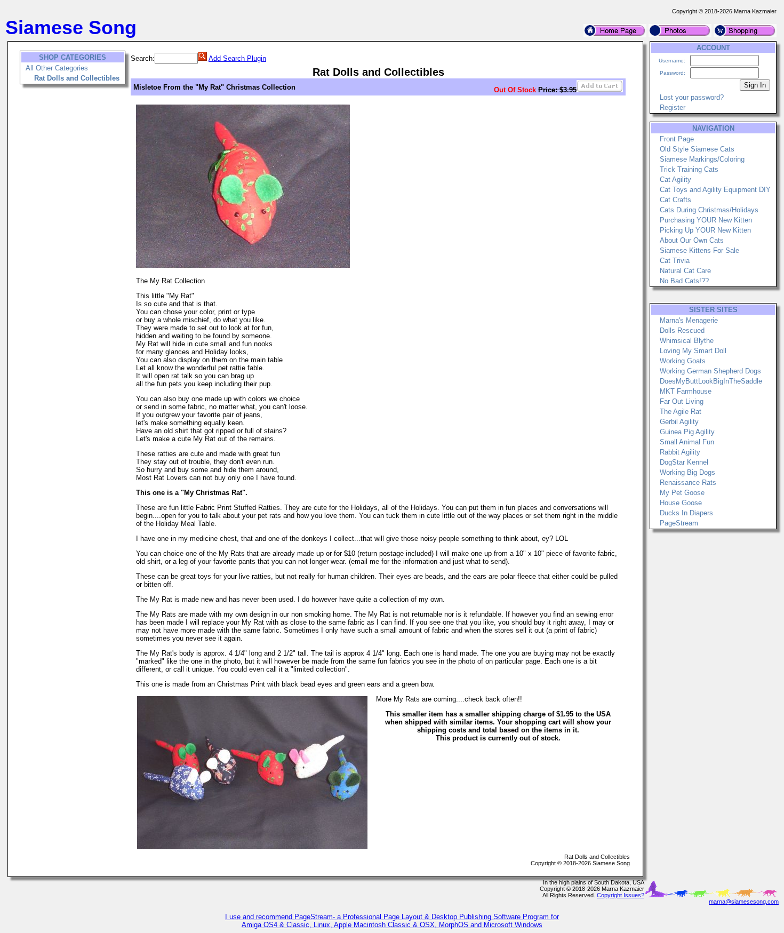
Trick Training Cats (689, 169)
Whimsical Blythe (687, 341)
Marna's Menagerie (689, 320)
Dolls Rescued (682, 330)
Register (672, 107)
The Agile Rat (680, 412)
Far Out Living (681, 401)
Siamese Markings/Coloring (702, 159)
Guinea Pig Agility (687, 432)
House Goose (681, 503)
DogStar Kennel (684, 462)
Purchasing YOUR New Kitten (706, 220)
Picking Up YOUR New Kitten (705, 230)
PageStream (679, 523)
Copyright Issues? (620, 895)
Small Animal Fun (687, 442)
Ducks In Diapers (686, 513)
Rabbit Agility (680, 452)
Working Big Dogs (687, 472)
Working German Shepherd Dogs (710, 371)
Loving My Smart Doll (693, 351)
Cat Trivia (675, 261)
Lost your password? (692, 97)
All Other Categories (57, 68)
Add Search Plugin (237, 58)
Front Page (677, 139)
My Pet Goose (682, 493)
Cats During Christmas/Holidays (709, 210)
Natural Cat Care (685, 271)
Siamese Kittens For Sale (699, 250)
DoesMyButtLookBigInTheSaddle (711, 381)
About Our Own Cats (692, 240)
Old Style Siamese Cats (697, 149)
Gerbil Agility (679, 422)
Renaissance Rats (688, 483)
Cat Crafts (675, 200)
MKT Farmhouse (685, 391)
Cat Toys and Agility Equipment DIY (715, 190)
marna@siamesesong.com (744, 901)
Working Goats (683, 361)
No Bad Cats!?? (684, 281)
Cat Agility (675, 180)
